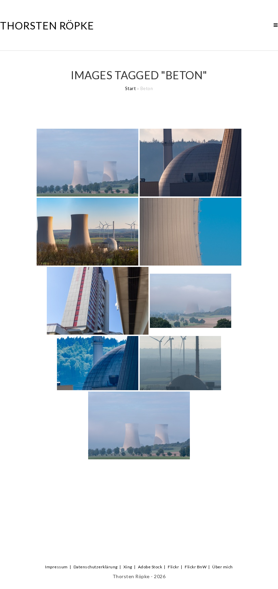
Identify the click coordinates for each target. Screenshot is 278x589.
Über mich (222, 566)
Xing (127, 566)
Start (130, 88)
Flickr (173, 566)
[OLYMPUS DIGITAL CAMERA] (190, 162)
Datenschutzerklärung (96, 566)
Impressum (56, 566)
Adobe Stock (150, 566)
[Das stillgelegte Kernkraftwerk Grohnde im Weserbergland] (87, 162)
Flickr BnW (195, 566)
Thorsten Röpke (47, 25)
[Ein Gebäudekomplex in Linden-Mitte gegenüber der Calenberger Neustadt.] (97, 301)
